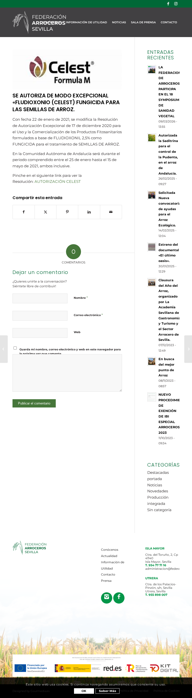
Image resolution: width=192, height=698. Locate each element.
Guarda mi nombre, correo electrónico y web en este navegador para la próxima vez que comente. (70, 351)
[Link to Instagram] (176, 4)
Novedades (157, 491)
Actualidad (109, 556)
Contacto (108, 574)
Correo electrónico (88, 315)
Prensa (106, 581)
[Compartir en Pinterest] (67, 212)
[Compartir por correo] (111, 212)
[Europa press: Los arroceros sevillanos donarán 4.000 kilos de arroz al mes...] (4, 349)
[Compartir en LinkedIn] (89, 212)
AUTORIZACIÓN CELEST (57, 181)
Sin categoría (159, 509)
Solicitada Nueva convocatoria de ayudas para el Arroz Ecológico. (169, 209)
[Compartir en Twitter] (45, 212)
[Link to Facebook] (168, 4)
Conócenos (109, 549)
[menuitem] (51, 22)
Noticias (154, 485)
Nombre (81, 298)
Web (77, 332)
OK (84, 691)
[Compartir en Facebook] (23, 212)
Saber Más (107, 691)
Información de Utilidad (112, 565)
